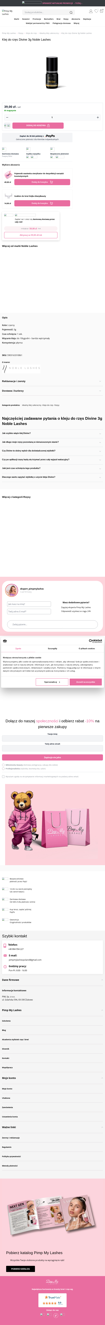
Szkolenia (6, 1021)
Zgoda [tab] (18, 648)
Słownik (5, 1049)
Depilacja (87, 19)
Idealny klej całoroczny (49, 33)
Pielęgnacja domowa (62, 23)
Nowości (26, 19)
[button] (7, 126)
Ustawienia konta (10, 1116)
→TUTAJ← (78, 3)
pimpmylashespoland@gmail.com (25, 959)
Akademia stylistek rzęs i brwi (15, 1039)
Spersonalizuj (50, 682)
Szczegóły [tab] (52, 648)
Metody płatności (10, 1166)
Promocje (37, 19)
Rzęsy (66, 19)
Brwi (58, 19)
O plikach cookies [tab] (87, 648)
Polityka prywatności (11, 1156)
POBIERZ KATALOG (20, 1269)
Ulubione (6, 1098)
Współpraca (7, 1067)
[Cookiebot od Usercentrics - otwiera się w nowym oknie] (91, 641)
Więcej (76, 23)
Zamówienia (7, 1107)
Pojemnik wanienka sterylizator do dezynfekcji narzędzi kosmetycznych (39, 174)
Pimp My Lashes (9, 33)
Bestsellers (49, 19)
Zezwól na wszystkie (85, 682)
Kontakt (5, 1058)
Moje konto (7, 1088)
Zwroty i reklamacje (11, 1138)
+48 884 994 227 (16, 949)
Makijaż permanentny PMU (38, 23)
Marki (16, 19)
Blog (4, 1030)
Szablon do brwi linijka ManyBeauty (30, 196)
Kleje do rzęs (31, 33)
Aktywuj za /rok (31, 235)
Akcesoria (76, 19)
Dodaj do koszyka (36, 125)
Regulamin (6, 1147)
